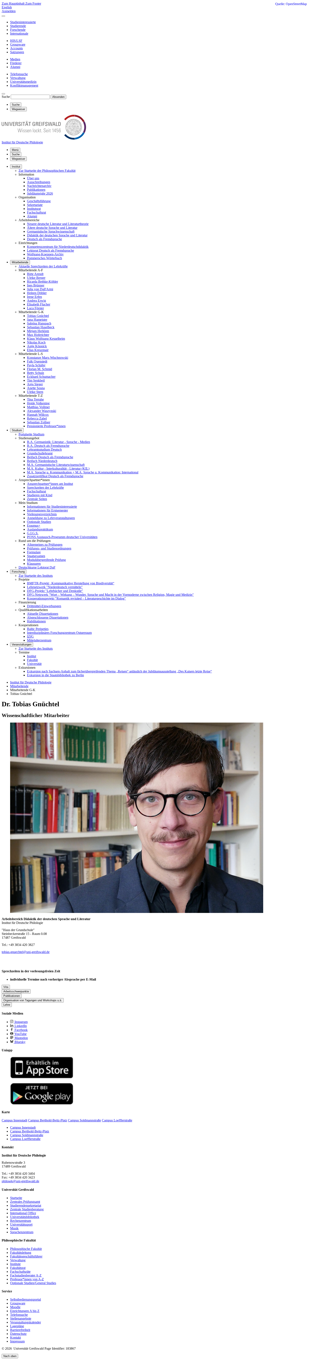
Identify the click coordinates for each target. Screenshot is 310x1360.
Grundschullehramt (40, 453)
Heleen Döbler (37, 293)
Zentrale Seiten (37, 499)
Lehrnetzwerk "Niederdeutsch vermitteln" (55, 587)
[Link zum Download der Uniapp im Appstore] (41, 1077)
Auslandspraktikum (40, 529)
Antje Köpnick (37, 346)
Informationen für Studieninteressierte (52, 506)
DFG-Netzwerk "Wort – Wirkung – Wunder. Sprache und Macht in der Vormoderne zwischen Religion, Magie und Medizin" (110, 594)
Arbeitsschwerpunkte (16, 991)
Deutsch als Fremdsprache (44, 239)
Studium (17, 430)
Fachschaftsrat (36, 212)
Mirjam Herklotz (38, 331)
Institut (16, 166)
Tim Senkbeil (36, 380)
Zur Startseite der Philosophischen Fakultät (47, 170)
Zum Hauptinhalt (13, 3)
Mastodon (21, 1038)
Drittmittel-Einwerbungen (44, 606)
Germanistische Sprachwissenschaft (50, 231)
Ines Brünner (35, 285)
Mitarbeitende (20, 262)
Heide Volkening (38, 403)
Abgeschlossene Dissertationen (47, 617)
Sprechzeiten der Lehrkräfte (45, 487)
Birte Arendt (35, 274)
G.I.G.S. (32, 533)
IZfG (30, 636)
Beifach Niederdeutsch (42, 461)
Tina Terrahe (35, 399)
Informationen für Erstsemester (47, 510)
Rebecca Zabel (37, 418)
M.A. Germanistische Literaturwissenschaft (56, 465)
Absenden (58, 96)
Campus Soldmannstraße (26, 1135)
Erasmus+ (33, 525)
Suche (6, 96)
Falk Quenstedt (37, 361)
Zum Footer (33, 3)
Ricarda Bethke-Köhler (42, 281)
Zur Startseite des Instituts (36, 575)
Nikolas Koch (36, 342)
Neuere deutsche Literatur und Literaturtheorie (58, 224)
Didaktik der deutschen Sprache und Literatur (57, 235)
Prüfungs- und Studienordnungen (49, 548)
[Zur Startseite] (44, 138)
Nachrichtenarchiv (39, 186)
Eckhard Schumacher (41, 376)
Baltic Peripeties (38, 629)
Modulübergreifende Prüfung (46, 560)
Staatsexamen (36, 556)
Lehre (6, 1004)
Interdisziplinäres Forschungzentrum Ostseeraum (59, 632)
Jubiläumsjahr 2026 (40, 193)
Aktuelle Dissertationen (42, 613)
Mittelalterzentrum (39, 640)
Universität (34, 664)
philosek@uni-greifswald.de (20, 1181)
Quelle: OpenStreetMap (291, 4)
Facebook (21, 1030)
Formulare (34, 552)
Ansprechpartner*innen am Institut (50, 484)
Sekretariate (35, 205)
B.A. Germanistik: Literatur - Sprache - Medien (58, 442)
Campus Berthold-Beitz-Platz (29, 1131)
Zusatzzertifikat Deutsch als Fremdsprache (55, 476)
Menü (15, 149)
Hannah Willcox (38, 414)
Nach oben (9, 1356)
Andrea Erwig (36, 300)
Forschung (18, 571)
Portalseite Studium (31, 434)
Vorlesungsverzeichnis (42, 514)
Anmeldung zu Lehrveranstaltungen (51, 518)
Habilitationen (36, 621)
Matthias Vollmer (38, 407)
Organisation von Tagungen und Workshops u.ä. (32, 1000)
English (7, 7)
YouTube (20, 1034)
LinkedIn (20, 1026)
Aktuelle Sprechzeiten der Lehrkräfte (43, 266)
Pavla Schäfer (36, 365)
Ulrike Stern (35, 392)
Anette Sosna (36, 388)
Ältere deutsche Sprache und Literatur (52, 227)
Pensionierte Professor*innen (46, 426)
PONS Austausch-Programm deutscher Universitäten (62, 537)
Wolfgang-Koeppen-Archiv (45, 254)
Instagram (21, 1022)
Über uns (33, 178)
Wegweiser (18, 158)
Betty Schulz (35, 373)
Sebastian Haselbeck (40, 327)
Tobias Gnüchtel (38, 316)
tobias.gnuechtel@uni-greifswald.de (26, 952)
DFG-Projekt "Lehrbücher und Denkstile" (55, 591)
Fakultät (32, 660)
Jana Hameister (37, 319)
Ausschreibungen (38, 182)
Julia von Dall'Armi (40, 289)
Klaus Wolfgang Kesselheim (46, 338)
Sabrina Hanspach (39, 323)
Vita (5, 987)
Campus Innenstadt (23, 1127)
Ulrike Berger (36, 278)
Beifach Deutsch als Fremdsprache (50, 457)
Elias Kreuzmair (38, 350)
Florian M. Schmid (39, 369)
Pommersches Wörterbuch (44, 258)
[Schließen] (3, 16)
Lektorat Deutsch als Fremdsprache (50, 250)
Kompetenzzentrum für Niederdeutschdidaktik (58, 246)
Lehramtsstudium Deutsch (44, 449)
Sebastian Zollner (38, 422)
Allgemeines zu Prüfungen (44, 544)
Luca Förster (35, 308)
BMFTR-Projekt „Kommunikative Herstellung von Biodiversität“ (70, 583)
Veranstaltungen (21, 644)
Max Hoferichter (38, 335)
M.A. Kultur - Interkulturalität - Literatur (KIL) (58, 468)
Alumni (32, 216)
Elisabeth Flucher (38, 304)
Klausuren (34, 563)
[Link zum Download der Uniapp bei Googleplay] (41, 1103)
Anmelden (9, 11)
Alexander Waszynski (41, 411)
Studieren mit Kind (39, 495)
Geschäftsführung (39, 201)
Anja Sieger (35, 384)
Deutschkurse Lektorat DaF (37, 567)
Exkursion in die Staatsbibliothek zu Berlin (55, 675)
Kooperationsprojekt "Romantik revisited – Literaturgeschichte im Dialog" (76, 598)
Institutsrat (34, 208)
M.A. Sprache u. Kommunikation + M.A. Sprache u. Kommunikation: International (82, 472)
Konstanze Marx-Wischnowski (47, 357)
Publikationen (36, 189)
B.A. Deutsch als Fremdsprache (48, 445)
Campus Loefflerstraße (25, 1139)
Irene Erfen (34, 297)
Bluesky (20, 1042)
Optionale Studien (39, 522)
